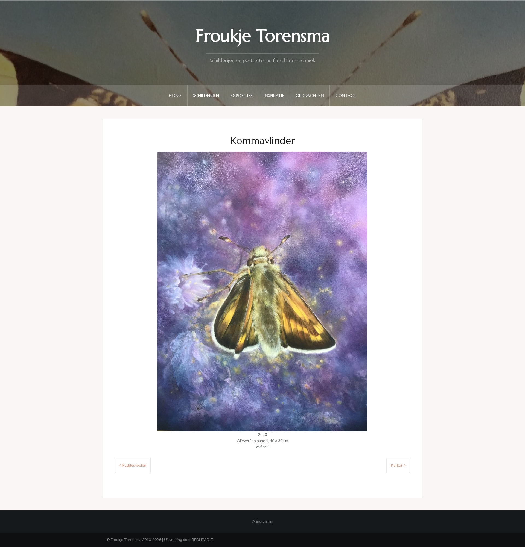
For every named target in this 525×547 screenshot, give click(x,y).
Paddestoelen (134, 465)
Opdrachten (310, 95)
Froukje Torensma (263, 35)
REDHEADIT (203, 539)
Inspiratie (274, 95)
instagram (264, 521)
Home (175, 95)
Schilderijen (206, 95)
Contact (345, 95)
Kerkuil (397, 465)
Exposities (241, 95)
